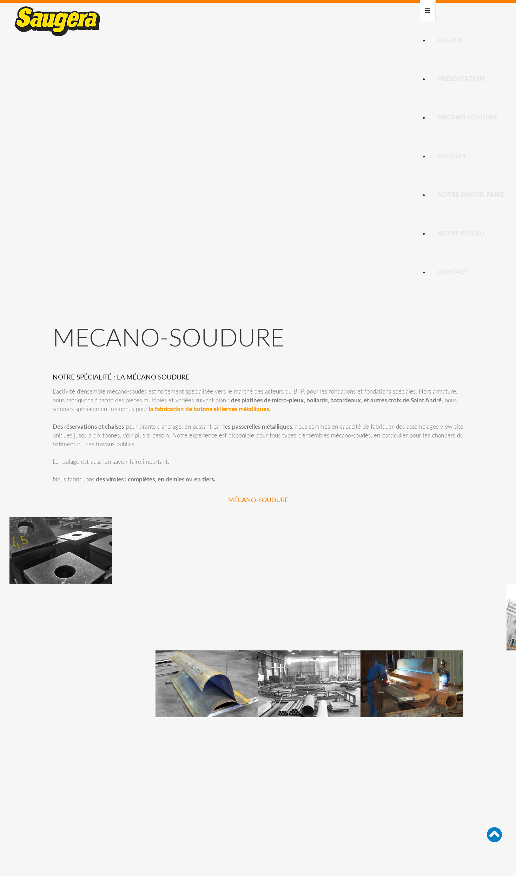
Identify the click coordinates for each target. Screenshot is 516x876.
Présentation (460, 79)
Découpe (452, 156)
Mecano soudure (467, 118)
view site (451, 427)
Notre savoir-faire (470, 195)
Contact (452, 272)
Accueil (450, 40)
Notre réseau (460, 234)
